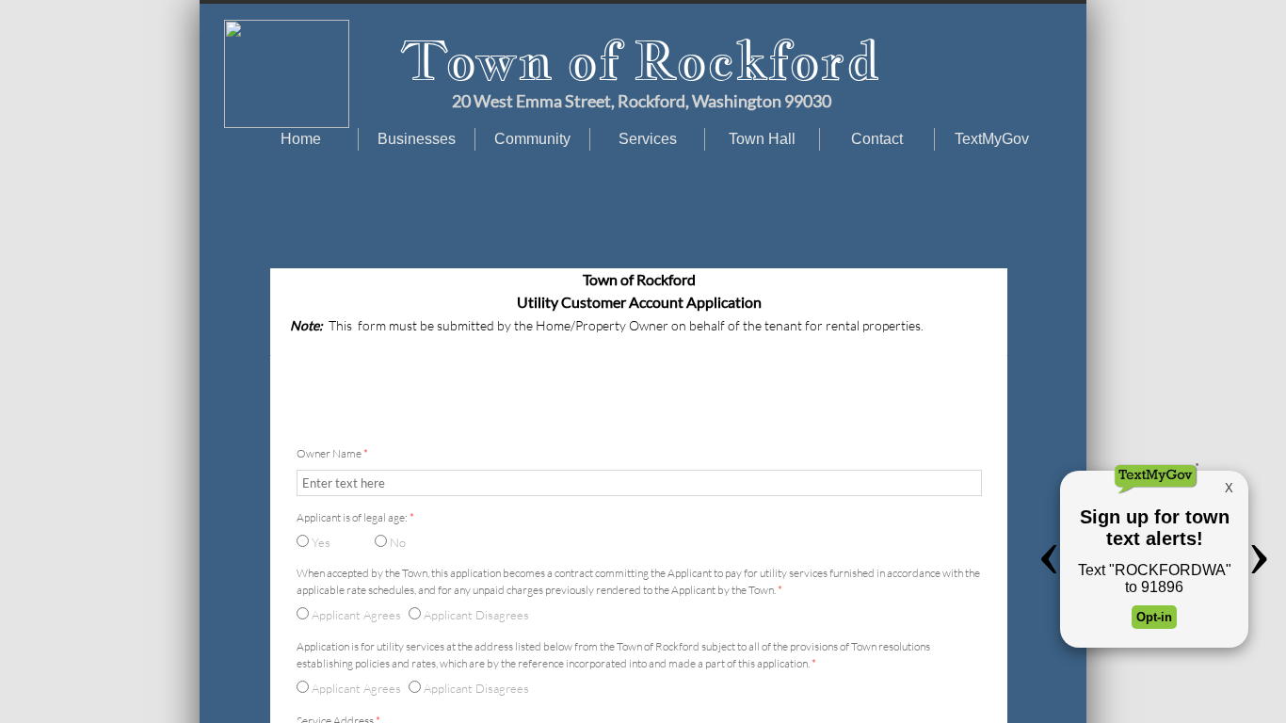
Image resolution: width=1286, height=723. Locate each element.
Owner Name (332, 453)
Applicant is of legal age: (355, 517)
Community (532, 139)
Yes (319, 542)
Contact (877, 139)
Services (648, 139)
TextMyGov (992, 139)
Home (301, 139)
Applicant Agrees (355, 688)
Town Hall (762, 139)
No (396, 542)
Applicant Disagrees (475, 688)
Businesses (417, 139)
